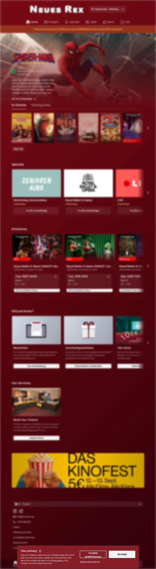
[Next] (148, 128)
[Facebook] (15, 511)
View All (18, 149)
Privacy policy (57, 560)
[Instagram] (21, 511)
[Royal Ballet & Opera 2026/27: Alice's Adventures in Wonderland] (133, 128)
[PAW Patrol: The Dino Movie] (111, 128)
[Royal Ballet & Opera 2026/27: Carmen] (89, 248)
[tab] (19, 105)
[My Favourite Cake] (88, 128)
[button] (55, 276)
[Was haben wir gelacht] (66, 128)
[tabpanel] (78, 132)
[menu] (125, 22)
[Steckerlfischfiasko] (22, 128)
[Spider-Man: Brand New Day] (44, 128)
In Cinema (19, 105)
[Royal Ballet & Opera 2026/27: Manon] (37, 248)
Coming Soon (41, 105)
